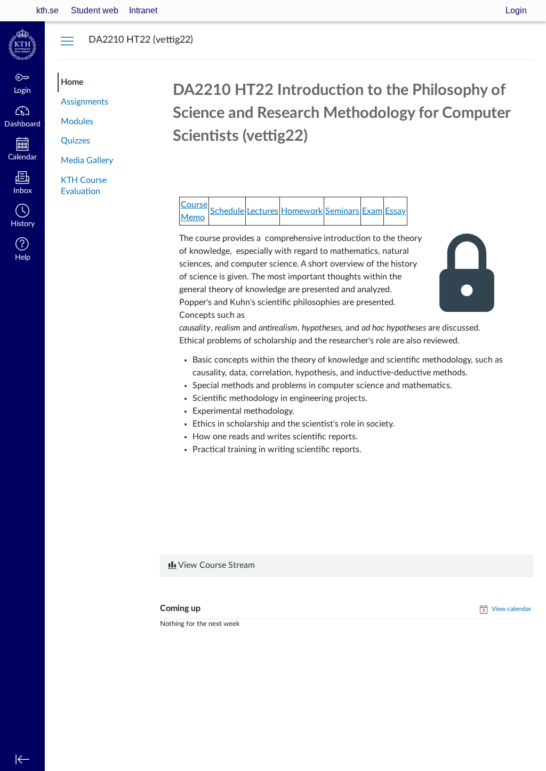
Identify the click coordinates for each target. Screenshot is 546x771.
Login (516, 10)
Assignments (84, 102)
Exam (372, 211)
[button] (22, 217)
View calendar (510, 609)
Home (72, 82)
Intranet (143, 10)
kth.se (47, 10)
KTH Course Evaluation (84, 186)
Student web (94, 10)
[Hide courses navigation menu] (67, 41)
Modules (77, 121)
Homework (302, 211)
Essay (395, 211)
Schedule (227, 211)
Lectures (262, 211)
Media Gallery (87, 160)
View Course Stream (215, 565)
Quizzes (75, 140)
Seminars (342, 211)
